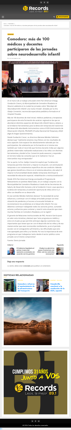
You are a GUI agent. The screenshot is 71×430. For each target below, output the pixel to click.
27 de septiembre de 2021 (15, 58)
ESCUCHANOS (63, 17)
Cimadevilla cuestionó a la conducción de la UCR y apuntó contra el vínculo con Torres (57, 289)
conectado (26, 266)
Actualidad (53, 280)
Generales (10, 34)
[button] (1, 429)
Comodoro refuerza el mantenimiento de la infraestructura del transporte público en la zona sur (26, 289)
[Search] (54, 17)
